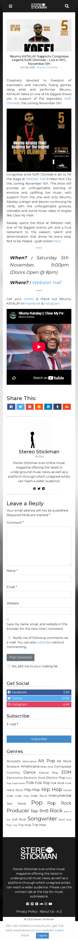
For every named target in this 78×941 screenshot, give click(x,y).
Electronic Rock (34, 778)
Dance (29, 772)
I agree (42, 935)
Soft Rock (19, 819)
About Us (47, 911)
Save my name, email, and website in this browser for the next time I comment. (37, 626)
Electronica (15, 778)
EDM (66, 772)
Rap (34, 811)
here (57, 241)
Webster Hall (36, 179)
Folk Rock (57, 783)
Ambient (13, 766)
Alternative (29, 761)
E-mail (12, 724)
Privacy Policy (26, 911)
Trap (14, 825)
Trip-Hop (24, 825)
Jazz (9, 803)
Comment (15, 522)
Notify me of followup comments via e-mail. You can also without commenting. (37, 642)
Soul (61, 819)
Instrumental (60, 795)
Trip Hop (39, 825)
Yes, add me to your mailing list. (34, 666)
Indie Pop (22, 795)
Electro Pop (55, 778)
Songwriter (42, 818)
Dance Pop (48, 772)
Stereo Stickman (47, 67)
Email (12, 587)
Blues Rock (47, 766)
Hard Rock (15, 790)
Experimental (18, 783)
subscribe (44, 642)
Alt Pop (46, 760)
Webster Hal (46, 282)
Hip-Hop (32, 789)
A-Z (59, 911)
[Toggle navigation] (12, 6)
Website (13, 603)
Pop (36, 802)
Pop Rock (59, 803)
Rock (56, 810)
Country (13, 772)
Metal (22, 803)
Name (12, 571)
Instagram (51, 303)
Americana (30, 766)
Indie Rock (38, 796)
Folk (30, 782)
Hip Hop (51, 789)
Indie (10, 795)
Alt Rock (64, 761)
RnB (43, 810)
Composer (62, 766)
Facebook (33, 303)
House (67, 790)
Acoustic (14, 761)
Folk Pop (42, 783)
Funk (68, 783)
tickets (29, 299)
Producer (18, 811)
